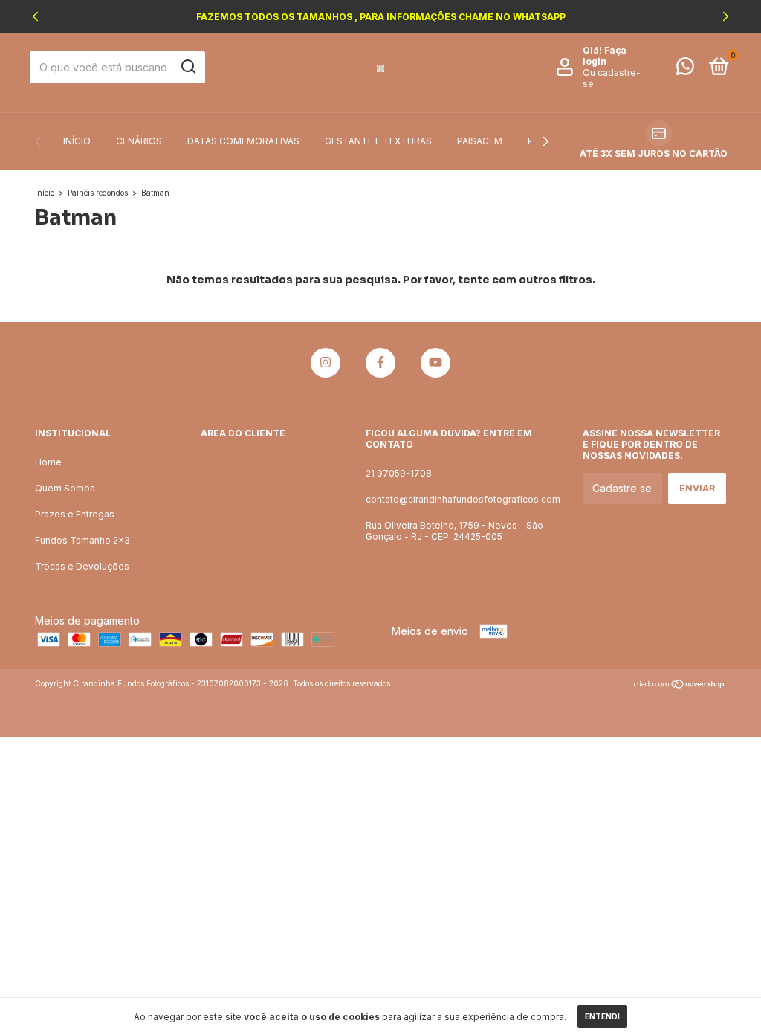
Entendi (602, 1016)
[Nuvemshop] (679, 685)
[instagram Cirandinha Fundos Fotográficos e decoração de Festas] (325, 363)
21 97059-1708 (399, 473)
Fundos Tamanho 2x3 (82, 540)
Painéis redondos (98, 192)
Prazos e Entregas (74, 514)
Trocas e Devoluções (82, 566)
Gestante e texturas (378, 140)
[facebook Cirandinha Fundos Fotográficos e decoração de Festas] (380, 363)
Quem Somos (65, 488)
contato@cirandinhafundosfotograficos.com (463, 499)
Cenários (139, 140)
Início (77, 140)
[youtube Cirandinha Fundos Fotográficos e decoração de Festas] (435, 363)
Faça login (604, 56)
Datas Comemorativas (243, 140)
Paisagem (479, 140)
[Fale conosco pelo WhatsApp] (685, 70)
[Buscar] (187, 67)
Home (48, 462)
